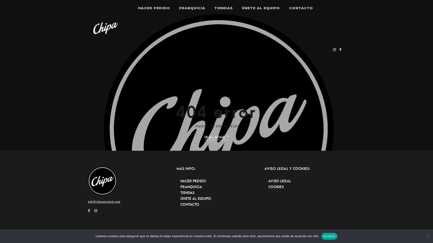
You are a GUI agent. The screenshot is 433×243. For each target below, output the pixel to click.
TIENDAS (223, 8)
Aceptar (329, 236)
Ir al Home (215, 137)
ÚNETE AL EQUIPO (261, 8)
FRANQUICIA (192, 8)
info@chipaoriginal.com (104, 201)
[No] (427, 236)
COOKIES (276, 187)
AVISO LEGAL (279, 181)
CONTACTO (301, 8)
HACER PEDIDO (154, 8)
